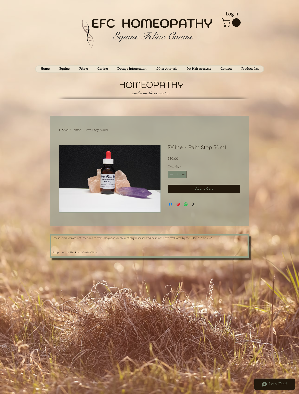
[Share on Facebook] (170, 204)
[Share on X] (193, 204)
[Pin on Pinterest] (178, 204)
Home (64, 130)
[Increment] (183, 174)
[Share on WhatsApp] (185, 204)
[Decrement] (171, 174)
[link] (232, 22)
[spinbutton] (177, 174)
